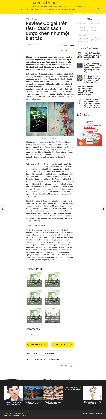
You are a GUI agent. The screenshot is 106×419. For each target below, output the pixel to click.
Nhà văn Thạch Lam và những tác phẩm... (14, 403)
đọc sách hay (32, 354)
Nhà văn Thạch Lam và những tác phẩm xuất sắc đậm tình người (92, 56)
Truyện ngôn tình (83, 31)
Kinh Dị (93, 34)
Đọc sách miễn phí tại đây (36, 225)
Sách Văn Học (45, 3)
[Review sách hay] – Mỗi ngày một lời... (92, 403)
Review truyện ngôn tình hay (61, 9)
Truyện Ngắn (83, 42)
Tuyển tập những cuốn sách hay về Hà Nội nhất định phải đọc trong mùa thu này (93, 68)
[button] (77, 9)
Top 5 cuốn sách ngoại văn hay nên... (53, 403)
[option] (13, 396)
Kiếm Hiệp (94, 27)
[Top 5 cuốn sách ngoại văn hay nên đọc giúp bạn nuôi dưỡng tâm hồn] (80, 78)
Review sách (37, 9)
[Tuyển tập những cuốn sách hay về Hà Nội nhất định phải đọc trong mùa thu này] (80, 65)
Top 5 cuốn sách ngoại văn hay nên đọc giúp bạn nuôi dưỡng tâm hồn (92, 79)
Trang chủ (23, 9)
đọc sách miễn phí (48, 354)
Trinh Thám (31, 19)
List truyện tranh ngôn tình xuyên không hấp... (73, 388)
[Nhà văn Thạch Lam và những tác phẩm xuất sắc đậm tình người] (80, 55)
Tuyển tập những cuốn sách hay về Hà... (33, 403)
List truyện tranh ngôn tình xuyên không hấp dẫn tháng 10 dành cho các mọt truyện (86, 91)
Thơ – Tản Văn (83, 38)
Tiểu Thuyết (82, 35)
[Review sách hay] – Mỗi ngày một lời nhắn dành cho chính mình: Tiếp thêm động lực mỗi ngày (93, 103)
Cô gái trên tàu (32, 57)
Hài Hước (94, 31)
